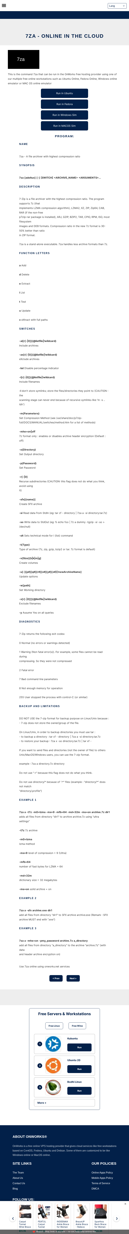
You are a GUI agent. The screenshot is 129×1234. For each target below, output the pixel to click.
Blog (15, 1188)
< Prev (56, 978)
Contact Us (19, 1183)
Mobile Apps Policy (102, 1178)
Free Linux (54, 1025)
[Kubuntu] (54, 1044)
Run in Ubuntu (64, 93)
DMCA (95, 1188)
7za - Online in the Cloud (64, 36)
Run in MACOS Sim (64, 125)
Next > (73, 978)
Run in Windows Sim (65, 114)
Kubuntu (72, 1038)
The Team (18, 1172)
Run (79, 1047)
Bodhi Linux (74, 1081)
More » (41, 1102)
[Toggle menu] (4, 5)
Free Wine (77, 1025)
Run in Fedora (64, 104)
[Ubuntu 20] (54, 1066)
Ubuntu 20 (73, 1060)
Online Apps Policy (102, 1172)
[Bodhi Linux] (54, 1087)
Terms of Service (101, 1183)
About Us (18, 1178)
